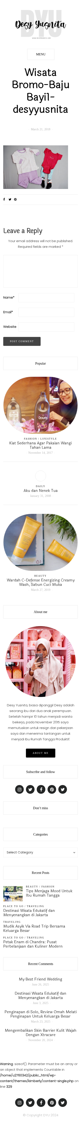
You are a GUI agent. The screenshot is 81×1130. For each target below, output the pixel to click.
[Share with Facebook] (6, 199)
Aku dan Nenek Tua (41, 490)
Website (9, 326)
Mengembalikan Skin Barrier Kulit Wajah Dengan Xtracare (40, 1032)
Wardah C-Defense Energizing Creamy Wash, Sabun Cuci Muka (41, 582)
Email (8, 312)
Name (8, 297)
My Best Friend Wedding (40, 979)
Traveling (35, 906)
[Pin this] (16, 199)
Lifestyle (48, 438)
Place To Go (13, 906)
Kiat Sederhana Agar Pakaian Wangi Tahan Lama (40, 445)
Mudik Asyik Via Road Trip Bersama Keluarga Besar (34, 928)
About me (41, 753)
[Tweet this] (11, 199)
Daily (40, 486)
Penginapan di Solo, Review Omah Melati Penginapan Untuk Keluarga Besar (41, 1014)
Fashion (30, 438)
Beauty (40, 575)
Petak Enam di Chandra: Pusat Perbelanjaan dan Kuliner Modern (33, 944)
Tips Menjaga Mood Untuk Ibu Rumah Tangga (49, 893)
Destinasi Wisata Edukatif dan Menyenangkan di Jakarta (29, 912)
